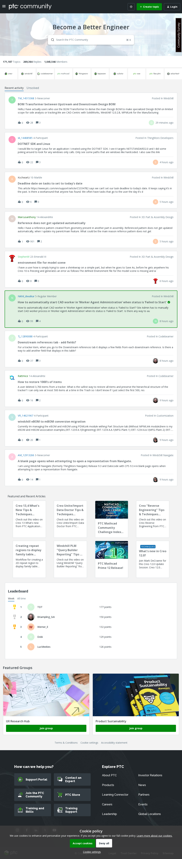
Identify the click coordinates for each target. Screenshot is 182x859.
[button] (91, 851)
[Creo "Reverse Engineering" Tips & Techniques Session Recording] (152, 519)
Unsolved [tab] (32, 88)
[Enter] (51, 40)
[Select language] (131, 6)
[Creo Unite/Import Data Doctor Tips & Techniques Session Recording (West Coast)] (70, 519)
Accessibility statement (114, 742)
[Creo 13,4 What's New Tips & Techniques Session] (29, 519)
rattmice (23, 376)
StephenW (24, 256)
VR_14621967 (25, 415)
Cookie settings (89, 742)
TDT (39, 607)
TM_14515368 (26, 98)
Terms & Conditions (66, 742)
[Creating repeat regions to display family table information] (29, 559)
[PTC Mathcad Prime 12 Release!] (111, 559)
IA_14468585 (25, 138)
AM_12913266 (26, 455)
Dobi (40, 636)
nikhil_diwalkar (26, 296)
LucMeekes (43, 646)
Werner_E (42, 627)
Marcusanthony (27, 217)
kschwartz (24, 177)
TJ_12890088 (25, 336)
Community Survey (179, 35)
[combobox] (91, 40)
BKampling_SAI (46, 617)
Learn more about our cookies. (154, 835)
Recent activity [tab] (14, 88)
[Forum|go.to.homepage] (30, 6)
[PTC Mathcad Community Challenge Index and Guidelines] (111, 519)
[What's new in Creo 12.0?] (152, 559)
